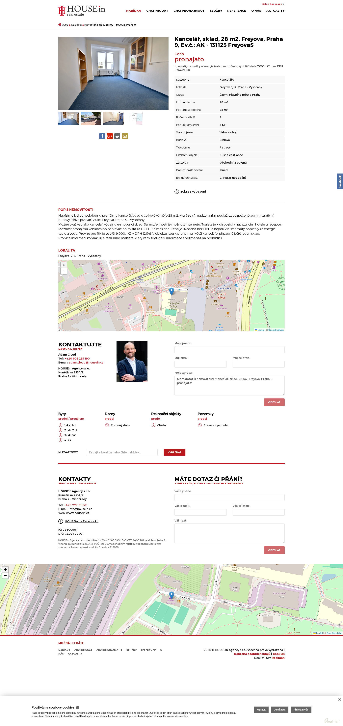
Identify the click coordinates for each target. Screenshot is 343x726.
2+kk (67, 430)
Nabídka (133, 10)
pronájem (77, 418)
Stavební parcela (216, 425)
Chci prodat (157, 10)
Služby (216, 10)
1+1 (74, 425)
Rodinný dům (120, 425)
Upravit (261, 709)
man (278, 657)
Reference (236, 10)
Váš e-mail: (182, 505)
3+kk (67, 435)
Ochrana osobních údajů (252, 654)
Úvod (65, 24)
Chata (161, 425)
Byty (62, 414)
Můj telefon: (241, 358)
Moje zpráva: (183, 372)
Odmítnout (279, 709)
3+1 (74, 435)
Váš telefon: (241, 505)
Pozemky (205, 414)
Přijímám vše (301, 709)
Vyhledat (174, 452)
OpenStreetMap (276, 329)
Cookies (279, 654)
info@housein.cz (80, 509)
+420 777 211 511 (75, 505)
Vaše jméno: (183, 491)
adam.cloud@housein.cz (86, 362)
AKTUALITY (275, 10)
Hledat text (68, 452)
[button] (171, 291)
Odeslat (274, 402)
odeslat (274, 550)
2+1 (74, 430)
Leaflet (260, 329)
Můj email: (181, 358)
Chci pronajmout (189, 10)
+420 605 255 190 (77, 358)
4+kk (67, 440)
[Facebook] (340, 181)
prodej (63, 418)
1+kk (67, 425)
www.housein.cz (77, 513)
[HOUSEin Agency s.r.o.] (81, 10)
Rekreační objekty (166, 414)
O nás (256, 10)
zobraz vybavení (193, 191)
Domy (110, 414)
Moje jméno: (183, 343)
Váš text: (180, 520)
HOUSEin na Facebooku (81, 521)
